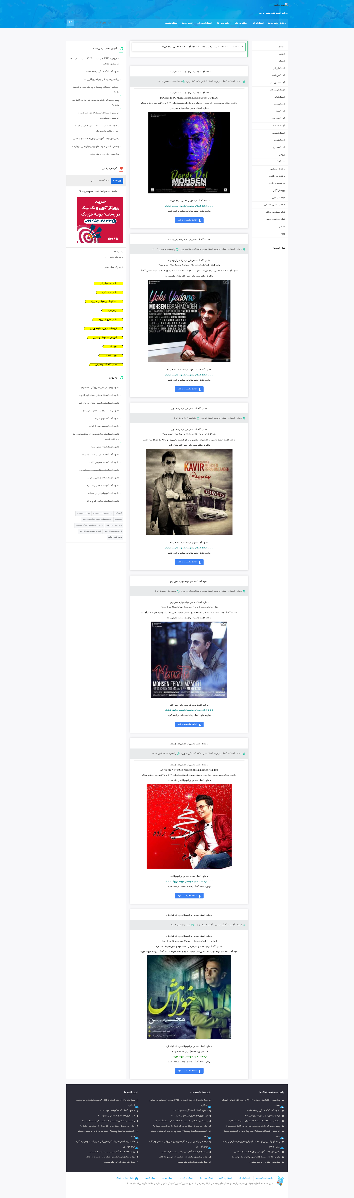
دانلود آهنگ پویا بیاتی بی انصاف (103, 493)
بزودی (282, 154)
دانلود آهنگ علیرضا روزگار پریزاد (103, 501)
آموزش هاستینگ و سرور (105, 337)
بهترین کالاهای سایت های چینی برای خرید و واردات (95, 146)
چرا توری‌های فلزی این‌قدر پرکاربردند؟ (101, 79)
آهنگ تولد (280, 97)
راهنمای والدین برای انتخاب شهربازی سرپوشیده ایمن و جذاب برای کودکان (96, 128)
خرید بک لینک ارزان (113, 257)
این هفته (117, 180)
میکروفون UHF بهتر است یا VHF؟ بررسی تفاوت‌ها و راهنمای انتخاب (94, 61)
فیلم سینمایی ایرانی (275, 212)
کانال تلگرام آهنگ (124, 1178)
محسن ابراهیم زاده (209, 103)
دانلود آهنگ (231, 103)
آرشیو (282, 54)
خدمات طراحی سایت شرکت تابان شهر (97, 519)
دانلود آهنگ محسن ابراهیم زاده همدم (189, 744)
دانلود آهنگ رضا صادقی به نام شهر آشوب (99, 395)
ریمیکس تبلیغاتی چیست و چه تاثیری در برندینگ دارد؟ (96, 90)
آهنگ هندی (279, 147)
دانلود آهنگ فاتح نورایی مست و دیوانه (100, 455)
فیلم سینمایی (278, 198)
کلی (92, 180)
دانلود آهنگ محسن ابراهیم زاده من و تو (189, 581)
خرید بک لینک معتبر (113, 267)
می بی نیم (112, 310)
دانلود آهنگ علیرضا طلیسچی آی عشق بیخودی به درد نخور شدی (96, 437)
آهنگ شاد (280, 111)
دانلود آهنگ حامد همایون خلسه (104, 462)
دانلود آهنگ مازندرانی (106, 364)
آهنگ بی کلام (241, 23)
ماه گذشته (104, 180)
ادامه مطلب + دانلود (187, 220)
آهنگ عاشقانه (193, 249)
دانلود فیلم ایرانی (108, 283)
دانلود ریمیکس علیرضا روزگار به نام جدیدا (99, 387)
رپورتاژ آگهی (279, 190)
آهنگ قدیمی (171, 23)
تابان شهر (118, 519)
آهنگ (232, 81)
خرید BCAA (111, 355)
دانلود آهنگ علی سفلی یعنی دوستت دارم (99, 470)
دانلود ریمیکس (277, 169)
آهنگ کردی (279, 140)
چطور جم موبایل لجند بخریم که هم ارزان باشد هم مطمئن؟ (95, 103)
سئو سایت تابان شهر (114, 525)
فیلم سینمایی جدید (275, 219)
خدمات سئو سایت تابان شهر (90, 531)
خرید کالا (113, 346)
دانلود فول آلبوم (277, 176)
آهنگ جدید (187, 23)
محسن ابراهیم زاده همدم (189, 765)
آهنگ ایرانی (258, 23)
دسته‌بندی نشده (277, 183)
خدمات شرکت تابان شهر (102, 514)
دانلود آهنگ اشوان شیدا (107, 418)
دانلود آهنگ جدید (277, 23)
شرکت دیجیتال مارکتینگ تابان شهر (89, 525)
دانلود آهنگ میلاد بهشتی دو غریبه (102, 478)
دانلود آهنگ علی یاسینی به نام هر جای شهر (98, 403)
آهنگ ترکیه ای (204, 23)
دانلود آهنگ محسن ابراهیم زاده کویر (189, 409)
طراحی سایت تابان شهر (113, 531)
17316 (281, 47)
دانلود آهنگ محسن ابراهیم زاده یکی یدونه (189, 240)
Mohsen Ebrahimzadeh (197, 435)
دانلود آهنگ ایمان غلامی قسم (105, 447)
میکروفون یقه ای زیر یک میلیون (104, 154)
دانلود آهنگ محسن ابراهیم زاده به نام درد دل (189, 72)
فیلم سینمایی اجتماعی (274, 205)
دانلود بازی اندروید (107, 319)
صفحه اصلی (220, 47)
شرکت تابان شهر (83, 514)
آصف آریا (118, 514)
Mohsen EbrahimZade (193, 266)
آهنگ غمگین (207, 81)
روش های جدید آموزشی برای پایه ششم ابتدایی (96, 139)
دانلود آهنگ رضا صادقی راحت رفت (102, 486)
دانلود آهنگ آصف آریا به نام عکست (102, 72)
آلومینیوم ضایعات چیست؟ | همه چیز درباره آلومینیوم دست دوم (98, 116)
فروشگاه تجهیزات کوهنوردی (103, 328)
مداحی (282, 226)
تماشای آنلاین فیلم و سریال (104, 301)
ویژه (182, 249)
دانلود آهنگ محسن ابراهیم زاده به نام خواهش (189, 915)
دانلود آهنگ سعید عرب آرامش (104, 426)
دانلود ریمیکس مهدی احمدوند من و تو (101, 411)
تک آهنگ (280, 162)
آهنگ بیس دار (223, 23)
